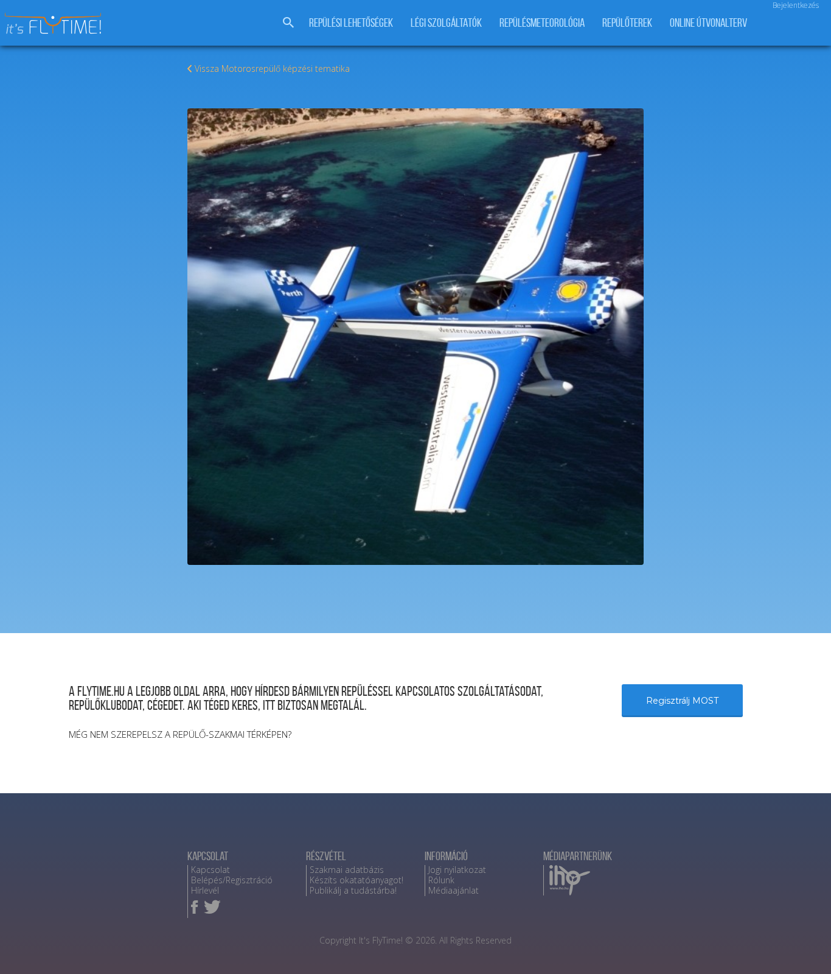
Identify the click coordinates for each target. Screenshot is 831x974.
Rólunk (441, 880)
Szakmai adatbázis (347, 869)
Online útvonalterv (708, 22)
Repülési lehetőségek (351, 22)
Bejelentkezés (796, 5)
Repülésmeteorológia (542, 22)
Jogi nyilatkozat (457, 869)
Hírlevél (205, 890)
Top (802, 945)
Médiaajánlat (453, 890)
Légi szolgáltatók (446, 22)
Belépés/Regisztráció (232, 880)
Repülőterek (627, 22)
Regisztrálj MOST (682, 700)
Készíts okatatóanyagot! (356, 880)
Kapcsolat (210, 869)
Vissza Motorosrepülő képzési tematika (272, 68)
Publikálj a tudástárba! (353, 890)
